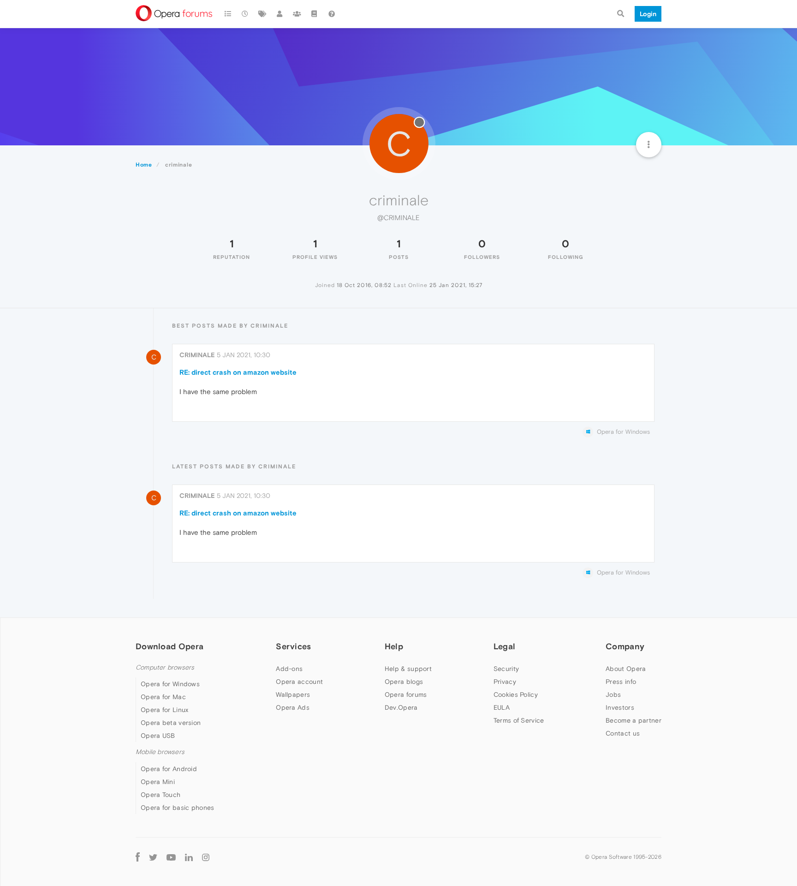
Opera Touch (160, 794)
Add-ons (289, 668)
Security (506, 668)
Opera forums (406, 694)
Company (625, 646)
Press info (621, 681)
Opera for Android (169, 768)
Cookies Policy (516, 694)
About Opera (626, 668)
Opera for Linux (165, 709)
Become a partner (633, 720)
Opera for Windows (170, 684)
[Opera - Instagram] (205, 857)
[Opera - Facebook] (137, 857)
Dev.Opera (401, 707)
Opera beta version (171, 722)
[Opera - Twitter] (153, 857)
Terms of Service (519, 720)
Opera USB (158, 735)
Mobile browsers (160, 752)
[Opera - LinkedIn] (188, 857)
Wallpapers (293, 694)
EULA (502, 707)
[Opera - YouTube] (171, 857)
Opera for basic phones (177, 807)
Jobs (613, 694)
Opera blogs (404, 681)
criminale (197, 355)
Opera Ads (292, 707)
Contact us (623, 733)
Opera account (299, 681)
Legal (505, 646)
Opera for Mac (163, 696)
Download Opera (169, 646)
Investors (620, 707)
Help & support (408, 668)
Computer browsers (165, 667)
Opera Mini (158, 781)
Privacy (505, 681)
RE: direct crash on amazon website (238, 372)
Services (293, 646)
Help (394, 646)
